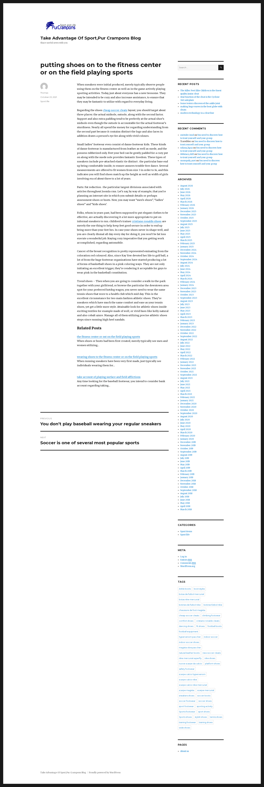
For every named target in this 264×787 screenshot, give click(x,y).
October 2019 (186, 448)
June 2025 (185, 230)
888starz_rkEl (187, 154)
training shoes (206, 722)
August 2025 (186, 224)
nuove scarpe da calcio (190, 663)
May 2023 (185, 310)
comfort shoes (186, 621)
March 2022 (186, 355)
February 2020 (187, 435)
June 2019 (185, 461)
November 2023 (188, 291)
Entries (186, 560)
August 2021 (186, 378)
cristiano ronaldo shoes (146, 221)
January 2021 (186, 400)
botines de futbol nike (190, 605)
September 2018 (188, 490)
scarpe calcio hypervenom (192, 674)
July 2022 (185, 343)
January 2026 (187, 208)
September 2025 (188, 221)
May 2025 (185, 234)
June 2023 (185, 307)
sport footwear (186, 706)
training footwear (187, 722)
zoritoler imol (187, 135)
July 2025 (184, 227)
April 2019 (185, 468)
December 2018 (188, 480)
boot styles (199, 589)
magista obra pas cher (190, 647)
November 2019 (188, 445)
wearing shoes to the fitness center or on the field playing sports (117, 356)
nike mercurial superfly (190, 658)
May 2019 (185, 464)
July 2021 (184, 381)
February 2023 (187, 320)
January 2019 (186, 477)
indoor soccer (211, 637)
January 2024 (187, 285)
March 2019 (186, 471)
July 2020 (185, 419)
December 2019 (188, 442)
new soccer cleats (212, 653)
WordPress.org (187, 566)
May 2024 (185, 272)
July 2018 (184, 496)
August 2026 (186, 186)
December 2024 (188, 250)
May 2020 (185, 426)
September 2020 (188, 413)
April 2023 (185, 314)
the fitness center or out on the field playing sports (108, 336)
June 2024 (185, 269)
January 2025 (187, 246)
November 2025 (188, 214)
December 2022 (188, 327)
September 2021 (188, 375)
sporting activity (205, 706)
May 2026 (185, 195)
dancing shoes (186, 626)
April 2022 (185, 352)
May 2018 (185, 503)
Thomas (44, 93)
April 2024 (185, 275)
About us (184, 751)
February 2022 (187, 359)
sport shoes (204, 711)
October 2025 (187, 218)
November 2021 (188, 368)
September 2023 (188, 298)
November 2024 (188, 253)
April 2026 (185, 198)
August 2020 (186, 416)
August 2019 (186, 455)
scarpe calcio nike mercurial (193, 685)
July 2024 (185, 266)
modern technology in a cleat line (197, 113)
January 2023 (187, 323)
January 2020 (187, 439)
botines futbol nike (213, 605)
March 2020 (186, 432)
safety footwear (186, 669)
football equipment (188, 631)
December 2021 (188, 365)
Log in (183, 556)
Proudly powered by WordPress (105, 772)
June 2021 (185, 384)
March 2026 (186, 202)
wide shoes (184, 727)
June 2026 (185, 192)
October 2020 (187, 410)
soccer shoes (205, 701)
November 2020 (188, 407)
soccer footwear (187, 701)
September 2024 (188, 259)
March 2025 (186, 240)
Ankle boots (185, 589)
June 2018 (185, 500)
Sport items (186, 531)
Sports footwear (187, 711)
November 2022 (188, 330)
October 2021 (186, 371)
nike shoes (210, 658)
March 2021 (186, 394)
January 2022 (187, 362)
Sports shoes (185, 717)
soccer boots (203, 695)
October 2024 (187, 256)
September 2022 (188, 336)
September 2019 (188, 451)
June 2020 (185, 423)
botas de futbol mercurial (191, 594)
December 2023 (188, 288)
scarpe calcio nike (188, 679)
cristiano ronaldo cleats (207, 621)
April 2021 (185, 391)
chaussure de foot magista (192, 610)
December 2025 (188, 211)
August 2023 (186, 301)
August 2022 (186, 339)
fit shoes (200, 626)
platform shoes (212, 663)
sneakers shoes (186, 695)
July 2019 (184, 458)
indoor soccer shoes (189, 642)
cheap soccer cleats (115, 110)
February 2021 (187, 397)
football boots (215, 626)
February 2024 (187, 282)
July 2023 (185, 304)
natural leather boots (189, 653)
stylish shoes (201, 717)
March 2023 (186, 317)
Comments (188, 563)
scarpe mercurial (205, 690)
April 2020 (185, 429)
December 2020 (188, 403)
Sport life (44, 101)
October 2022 (187, 333)
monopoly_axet (188, 160)
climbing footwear (211, 615)
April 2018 (185, 506)
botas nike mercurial (189, 599)
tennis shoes (216, 717)
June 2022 (185, 346)
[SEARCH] (221, 67)
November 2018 (188, 484)
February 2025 (187, 243)
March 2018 (186, 509)
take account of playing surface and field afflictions (109, 376)
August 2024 (186, 262)
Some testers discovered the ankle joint (200, 103)
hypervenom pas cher (190, 637)
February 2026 (187, 205)
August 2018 (186, 493)
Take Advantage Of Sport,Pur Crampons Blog (90, 38)
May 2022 (185, 349)
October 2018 (186, 487)
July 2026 (185, 189)
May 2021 (185, 387)
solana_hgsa (186, 148)
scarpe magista (186, 690)
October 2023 (187, 294)
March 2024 (186, 278)
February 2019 (187, 474)
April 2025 (185, 237)
